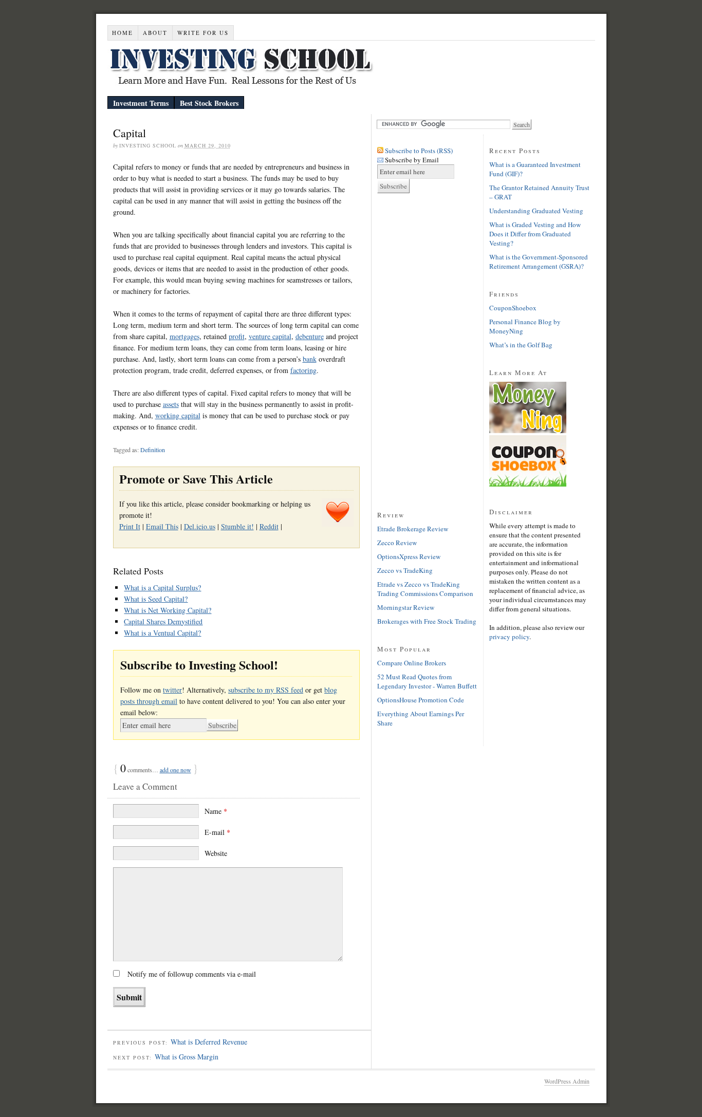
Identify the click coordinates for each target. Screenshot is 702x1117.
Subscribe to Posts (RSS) (419, 150)
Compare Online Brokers (411, 662)
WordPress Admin (566, 1081)
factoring (303, 370)
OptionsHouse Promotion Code (420, 699)
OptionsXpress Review (408, 556)
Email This (162, 526)
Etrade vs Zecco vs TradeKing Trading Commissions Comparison (425, 589)
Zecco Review (397, 542)
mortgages (184, 336)
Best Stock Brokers (209, 103)
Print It (129, 526)
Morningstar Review (405, 607)
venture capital (270, 336)
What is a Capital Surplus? (162, 587)
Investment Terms (141, 103)
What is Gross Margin (186, 1057)
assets (171, 404)
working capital (177, 415)
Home (122, 32)
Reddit (269, 526)
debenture (309, 336)
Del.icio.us (199, 526)
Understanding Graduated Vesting (536, 210)
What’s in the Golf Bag (520, 344)
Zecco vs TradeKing (405, 570)
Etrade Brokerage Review (412, 528)
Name (216, 811)
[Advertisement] (418, 354)
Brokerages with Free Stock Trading (426, 621)
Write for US (203, 32)
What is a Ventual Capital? (162, 633)
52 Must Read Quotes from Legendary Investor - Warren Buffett (427, 681)
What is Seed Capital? (156, 599)
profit (237, 336)
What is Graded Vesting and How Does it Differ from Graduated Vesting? (535, 234)
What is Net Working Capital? (167, 610)
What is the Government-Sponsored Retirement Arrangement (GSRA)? (538, 261)
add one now (175, 770)
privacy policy (509, 636)
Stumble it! (237, 526)
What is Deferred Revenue (209, 1042)
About (155, 32)
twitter (172, 690)
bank (310, 359)
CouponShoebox (513, 307)
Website (216, 853)
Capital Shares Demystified (163, 621)
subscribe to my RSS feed (265, 690)
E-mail (217, 832)
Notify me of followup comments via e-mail (191, 974)
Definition (152, 449)
